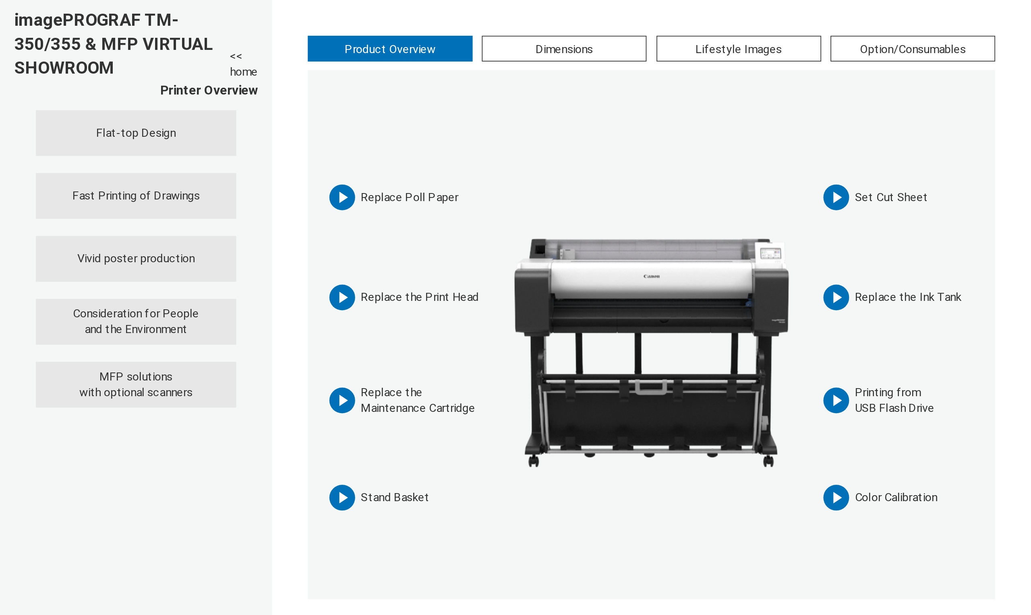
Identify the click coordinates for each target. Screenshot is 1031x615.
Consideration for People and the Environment (136, 321)
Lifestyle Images (738, 49)
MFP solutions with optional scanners (136, 384)
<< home (244, 64)
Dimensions (564, 49)
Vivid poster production (136, 258)
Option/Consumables (913, 49)
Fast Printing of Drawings (136, 195)
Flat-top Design (136, 133)
